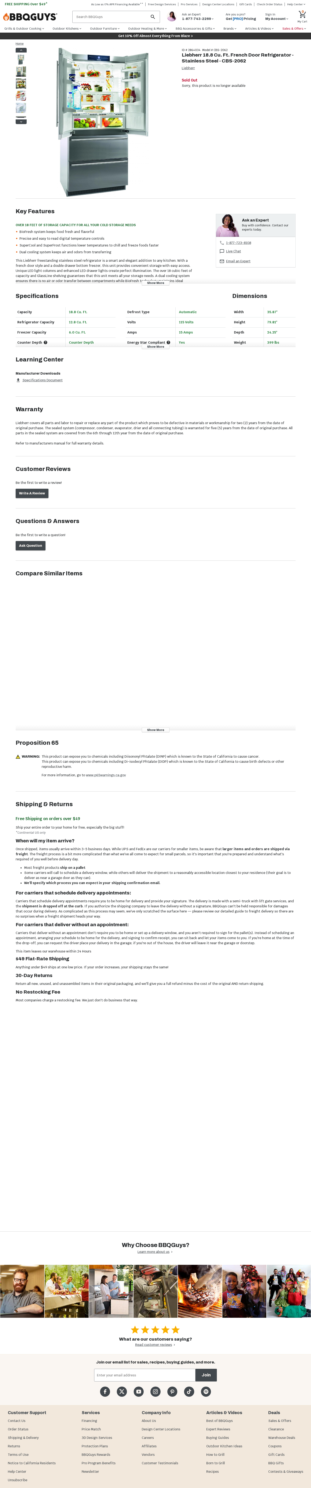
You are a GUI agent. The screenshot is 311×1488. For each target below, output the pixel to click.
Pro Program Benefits (99, 1463)
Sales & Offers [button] (292, 28)
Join (206, 1375)
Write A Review (32, 493)
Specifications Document (42, 380)
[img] (102, 123)
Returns (14, 1446)
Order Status (18, 1429)
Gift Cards (245, 4)
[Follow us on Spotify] (206, 1392)
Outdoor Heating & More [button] (146, 28)
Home (20, 44)
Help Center (17, 1471)
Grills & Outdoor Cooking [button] (22, 28)
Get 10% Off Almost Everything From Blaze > (155, 36)
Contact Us (16, 1421)
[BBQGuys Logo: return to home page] (36, 17)
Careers (148, 1437)
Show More (155, 283)
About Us (149, 1421)
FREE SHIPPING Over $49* (26, 4)
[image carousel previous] (21, 50)
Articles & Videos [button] (258, 28)
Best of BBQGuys (219, 1421)
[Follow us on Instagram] (155, 1392)
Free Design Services (162, 4)
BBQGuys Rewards (96, 1454)
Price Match (91, 1429)
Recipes (212, 1471)
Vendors (148, 1454)
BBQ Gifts (276, 1463)
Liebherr (188, 68)
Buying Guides (217, 1437)
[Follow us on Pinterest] (172, 1392)
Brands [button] (228, 28)
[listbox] (21, 86)
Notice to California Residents (32, 1463)
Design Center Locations (218, 4)
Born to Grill (215, 1463)
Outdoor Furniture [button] (103, 28)
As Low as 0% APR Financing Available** (117, 4)
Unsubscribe (17, 1480)
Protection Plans (95, 1446)
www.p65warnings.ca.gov (106, 775)
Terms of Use (18, 1454)
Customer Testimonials (160, 1463)
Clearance (276, 1429)
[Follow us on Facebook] (105, 1392)
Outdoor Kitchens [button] (66, 28)
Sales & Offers (279, 1421)
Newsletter (90, 1471)
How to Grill (215, 1454)
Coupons (275, 1446)
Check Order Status (269, 4)
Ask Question (30, 545)
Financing (89, 1421)
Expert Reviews (218, 1429)
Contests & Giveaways (285, 1471)
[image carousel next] (21, 121)
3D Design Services (97, 1437)
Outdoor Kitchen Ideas (224, 1446)
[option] (21, 63)
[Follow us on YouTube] (139, 1392)
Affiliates (149, 1446)
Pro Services (189, 4)
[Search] (153, 17)
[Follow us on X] (122, 1392)
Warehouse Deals (281, 1437)
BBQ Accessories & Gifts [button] (194, 28)
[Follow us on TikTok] (189, 1392)
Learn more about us (153, 1252)
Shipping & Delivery (23, 1437)
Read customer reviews (153, 1345)
